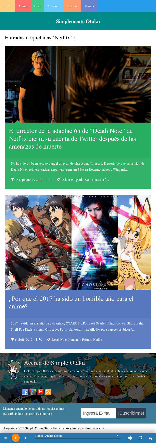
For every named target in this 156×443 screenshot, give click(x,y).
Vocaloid (53, 6)
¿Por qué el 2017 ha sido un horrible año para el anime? (71, 302)
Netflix (104, 179)
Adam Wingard (72, 179)
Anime (22, 6)
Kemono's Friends (80, 339)
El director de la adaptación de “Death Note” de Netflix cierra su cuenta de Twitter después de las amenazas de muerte (72, 138)
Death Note (90, 179)
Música (89, 6)
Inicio (7, 6)
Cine (37, 6)
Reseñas (72, 6)
